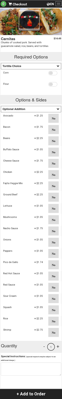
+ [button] (58, 346)
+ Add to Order (31, 393)
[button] (53, 73)
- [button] (44, 346)
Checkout (19, 4)
